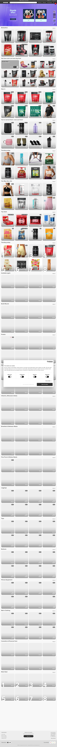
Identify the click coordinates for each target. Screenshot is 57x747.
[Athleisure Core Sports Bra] (8, 541)
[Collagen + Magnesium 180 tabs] (49, 680)
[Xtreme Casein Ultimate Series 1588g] (36, 357)
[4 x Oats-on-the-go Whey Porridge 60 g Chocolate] (36, 449)
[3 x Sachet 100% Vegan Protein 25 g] (36, 111)
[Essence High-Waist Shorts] (8, 558)
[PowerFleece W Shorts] (49, 571)
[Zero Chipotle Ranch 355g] (49, 265)
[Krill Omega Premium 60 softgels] (36, 295)
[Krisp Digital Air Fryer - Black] (8, 128)
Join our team (3, 734)
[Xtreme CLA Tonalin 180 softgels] (49, 190)
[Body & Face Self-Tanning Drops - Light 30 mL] (8, 663)
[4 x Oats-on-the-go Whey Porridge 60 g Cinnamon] (8, 449)
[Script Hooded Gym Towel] (49, 633)
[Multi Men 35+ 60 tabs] (49, 220)
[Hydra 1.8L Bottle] (36, 128)
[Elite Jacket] (22, 541)
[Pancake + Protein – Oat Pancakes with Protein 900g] (8, 680)
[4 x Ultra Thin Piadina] (49, 159)
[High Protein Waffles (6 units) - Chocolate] (36, 694)
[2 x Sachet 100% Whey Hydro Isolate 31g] (22, 265)
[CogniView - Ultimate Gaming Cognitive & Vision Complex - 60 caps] (36, 173)
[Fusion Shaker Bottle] (49, 602)
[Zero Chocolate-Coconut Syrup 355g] (8, 479)
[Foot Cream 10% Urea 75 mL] (22, 650)
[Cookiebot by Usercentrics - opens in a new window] (48, 362)
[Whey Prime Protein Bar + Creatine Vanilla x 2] (22, 343)
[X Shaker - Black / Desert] (49, 128)
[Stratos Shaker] (49, 142)
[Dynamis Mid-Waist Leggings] (49, 510)
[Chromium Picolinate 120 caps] (22, 190)
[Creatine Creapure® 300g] (22, 36)
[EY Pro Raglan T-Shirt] (36, 619)
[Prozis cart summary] (53, 2)
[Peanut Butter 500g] (8, 50)
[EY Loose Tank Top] (8, 527)
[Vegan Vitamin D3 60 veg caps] (8, 404)
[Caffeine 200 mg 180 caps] (49, 418)
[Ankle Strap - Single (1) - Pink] (8, 142)
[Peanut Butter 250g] (49, 466)
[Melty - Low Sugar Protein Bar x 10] (22, 234)
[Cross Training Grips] (22, 142)
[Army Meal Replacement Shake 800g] (49, 312)
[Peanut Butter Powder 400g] (8, 435)
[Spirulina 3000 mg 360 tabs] (22, 404)
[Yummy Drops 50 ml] (22, 680)
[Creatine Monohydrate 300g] (49, 36)
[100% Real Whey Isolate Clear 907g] (36, 190)
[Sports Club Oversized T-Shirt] (49, 111)
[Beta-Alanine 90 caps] (36, 404)
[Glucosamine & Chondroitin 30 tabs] (36, 203)
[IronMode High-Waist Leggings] (36, 510)
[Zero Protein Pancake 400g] (8, 694)
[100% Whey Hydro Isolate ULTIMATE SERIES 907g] (36, 251)
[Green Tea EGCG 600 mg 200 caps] (8, 282)
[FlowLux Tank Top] (36, 527)
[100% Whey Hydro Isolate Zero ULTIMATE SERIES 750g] (8, 173)
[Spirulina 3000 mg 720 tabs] (49, 404)
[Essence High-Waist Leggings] (8, 496)
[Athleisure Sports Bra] (49, 173)
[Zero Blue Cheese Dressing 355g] (22, 159)
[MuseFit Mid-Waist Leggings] (49, 496)
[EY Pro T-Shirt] (49, 619)
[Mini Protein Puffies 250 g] (22, 295)
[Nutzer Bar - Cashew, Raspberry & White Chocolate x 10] (36, 387)
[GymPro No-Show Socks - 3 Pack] (36, 142)
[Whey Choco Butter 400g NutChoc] (49, 435)
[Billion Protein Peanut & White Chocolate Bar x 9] (8, 265)
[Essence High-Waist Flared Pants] (22, 496)
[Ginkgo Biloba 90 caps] (8, 418)
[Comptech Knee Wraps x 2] (8, 602)
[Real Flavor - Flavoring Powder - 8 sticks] (8, 234)
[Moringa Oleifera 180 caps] (22, 418)
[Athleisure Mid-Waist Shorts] (8, 571)
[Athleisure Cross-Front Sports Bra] (8, 190)
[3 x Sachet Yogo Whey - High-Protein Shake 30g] (36, 343)
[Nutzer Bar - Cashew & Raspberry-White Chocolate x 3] (49, 387)
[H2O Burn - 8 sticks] (8, 203)
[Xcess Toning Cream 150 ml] (36, 650)
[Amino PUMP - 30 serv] (22, 128)
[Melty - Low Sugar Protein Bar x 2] (8, 387)
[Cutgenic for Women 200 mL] (49, 650)
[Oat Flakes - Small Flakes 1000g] (36, 466)
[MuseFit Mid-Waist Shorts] (22, 251)
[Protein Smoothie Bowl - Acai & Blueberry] (36, 435)
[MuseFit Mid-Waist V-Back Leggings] (8, 510)
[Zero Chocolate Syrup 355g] (22, 449)
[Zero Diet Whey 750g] (36, 50)
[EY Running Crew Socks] (36, 633)
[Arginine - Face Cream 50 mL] (36, 663)
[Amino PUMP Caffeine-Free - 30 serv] (36, 234)
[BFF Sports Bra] (8, 159)
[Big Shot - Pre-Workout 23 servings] (36, 220)
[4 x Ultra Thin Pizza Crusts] (22, 173)
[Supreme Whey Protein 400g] (8, 111)
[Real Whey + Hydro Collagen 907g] (49, 251)
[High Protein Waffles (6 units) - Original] (49, 694)
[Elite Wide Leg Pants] (22, 571)
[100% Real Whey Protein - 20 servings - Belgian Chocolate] (22, 98)
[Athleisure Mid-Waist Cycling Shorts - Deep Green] (49, 558)
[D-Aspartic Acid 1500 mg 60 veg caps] (22, 312)
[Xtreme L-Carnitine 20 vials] (36, 36)
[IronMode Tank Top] (22, 633)
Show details (48, 380)
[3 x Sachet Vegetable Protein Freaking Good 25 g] (8, 357)
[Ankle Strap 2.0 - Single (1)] (8, 588)
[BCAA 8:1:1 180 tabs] (8, 312)
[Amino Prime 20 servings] (22, 282)
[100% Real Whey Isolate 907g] (22, 203)
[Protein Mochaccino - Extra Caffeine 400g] (49, 357)
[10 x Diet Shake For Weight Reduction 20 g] (49, 295)
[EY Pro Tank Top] (22, 619)
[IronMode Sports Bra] (36, 541)
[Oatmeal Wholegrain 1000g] (36, 265)
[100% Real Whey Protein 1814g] (36, 312)
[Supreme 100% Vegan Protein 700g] (49, 98)
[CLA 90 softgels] (8, 295)
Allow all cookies (44, 384)
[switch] (22, 377)
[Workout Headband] (22, 602)
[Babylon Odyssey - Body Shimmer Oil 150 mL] (49, 663)
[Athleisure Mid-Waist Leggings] (36, 496)
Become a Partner (3, 735)
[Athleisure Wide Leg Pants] (36, 571)
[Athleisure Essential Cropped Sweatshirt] (49, 541)
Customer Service (3, 738)
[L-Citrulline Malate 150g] (22, 326)
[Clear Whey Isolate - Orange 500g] (49, 234)
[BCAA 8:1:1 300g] (36, 418)
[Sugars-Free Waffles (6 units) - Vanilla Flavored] (49, 479)
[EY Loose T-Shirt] (22, 527)
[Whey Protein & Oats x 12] (8, 220)
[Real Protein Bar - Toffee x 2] (49, 343)
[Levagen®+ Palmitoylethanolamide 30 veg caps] (36, 326)
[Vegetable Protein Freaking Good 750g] (8, 251)
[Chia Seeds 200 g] (22, 694)
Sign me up (28, 736)
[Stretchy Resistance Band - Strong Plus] (36, 159)
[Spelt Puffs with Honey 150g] (8, 466)
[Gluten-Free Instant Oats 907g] (22, 387)
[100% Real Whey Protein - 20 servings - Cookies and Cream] (8, 98)
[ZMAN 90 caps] (49, 326)
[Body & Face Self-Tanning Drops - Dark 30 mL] (22, 663)
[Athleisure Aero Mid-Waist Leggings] (49, 203)
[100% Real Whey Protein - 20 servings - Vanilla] (36, 98)
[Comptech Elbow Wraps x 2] (49, 588)
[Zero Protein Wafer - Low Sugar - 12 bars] (22, 50)
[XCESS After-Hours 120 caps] (49, 50)
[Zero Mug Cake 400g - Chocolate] (36, 282)
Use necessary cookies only (28, 384)
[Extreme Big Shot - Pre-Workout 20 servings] (22, 220)
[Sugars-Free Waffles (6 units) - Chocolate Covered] (36, 680)
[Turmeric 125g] (49, 449)
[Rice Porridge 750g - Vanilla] (36, 479)
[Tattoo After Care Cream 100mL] (8, 650)
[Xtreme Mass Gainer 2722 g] (8, 36)
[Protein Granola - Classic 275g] (22, 435)
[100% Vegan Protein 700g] (22, 111)
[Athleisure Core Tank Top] (49, 527)
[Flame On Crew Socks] (8, 633)
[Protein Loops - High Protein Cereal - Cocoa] (49, 282)
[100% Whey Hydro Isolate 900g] (8, 326)
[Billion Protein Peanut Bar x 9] (22, 357)
